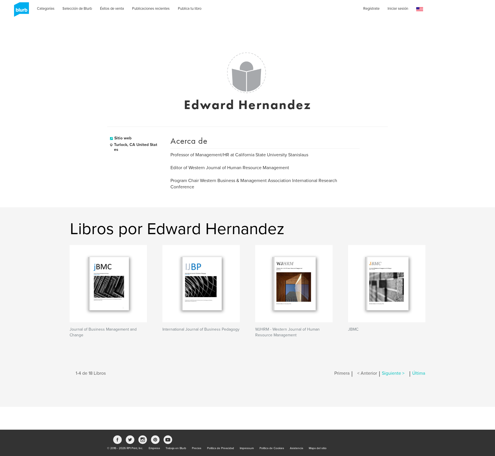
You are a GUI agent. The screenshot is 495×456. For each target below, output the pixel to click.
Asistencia (296, 448)
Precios (196, 448)
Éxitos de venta (112, 8)
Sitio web (122, 138)
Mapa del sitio (318, 448)
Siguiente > (393, 373)
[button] (419, 9)
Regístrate (371, 8)
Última (418, 373)
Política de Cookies (272, 448)
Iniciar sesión (398, 8)
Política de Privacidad (220, 448)
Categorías (45, 8)
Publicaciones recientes (151, 8)
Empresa (154, 448)
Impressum (247, 448)
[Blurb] (19, 11)
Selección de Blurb (77, 8)
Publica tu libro (189, 8)
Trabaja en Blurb (176, 448)
